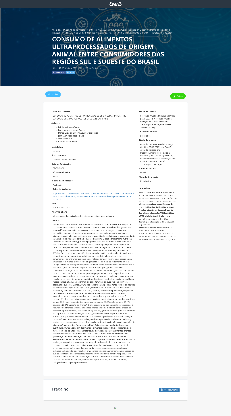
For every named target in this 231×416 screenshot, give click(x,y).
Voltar (54, 94)
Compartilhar (60, 72)
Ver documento (171, 390)
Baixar (179, 96)
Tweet (71, 72)
